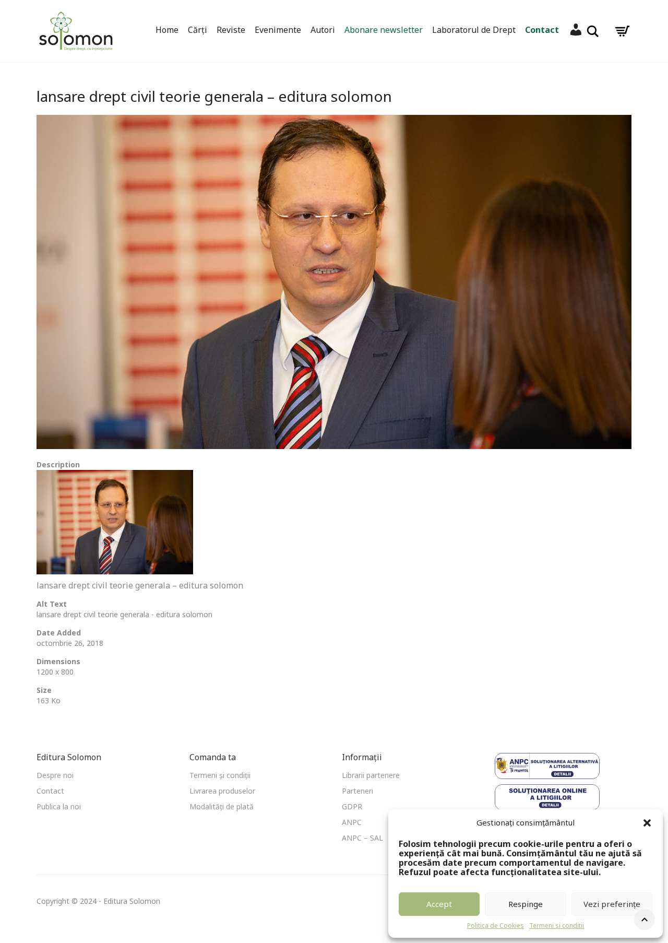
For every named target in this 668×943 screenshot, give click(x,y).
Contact (542, 30)
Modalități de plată (221, 806)
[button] (647, 823)
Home (167, 30)
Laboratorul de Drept (474, 30)
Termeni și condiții (219, 775)
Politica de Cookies (495, 925)
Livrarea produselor (222, 791)
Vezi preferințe (611, 904)
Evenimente (278, 30)
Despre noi (55, 775)
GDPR (352, 806)
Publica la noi (59, 806)
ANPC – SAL (362, 838)
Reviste (231, 30)
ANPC (352, 822)
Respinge (525, 904)
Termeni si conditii (556, 925)
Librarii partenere (371, 775)
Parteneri (357, 791)
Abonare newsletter (383, 30)
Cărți (197, 30)
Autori (323, 30)
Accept (439, 904)
